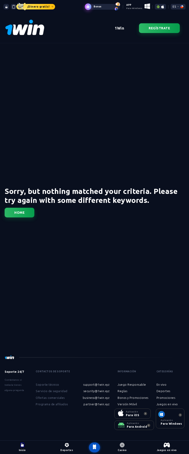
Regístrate (159, 28)
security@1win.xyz (96, 391)
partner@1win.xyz (96, 404)
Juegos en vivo (167, 404)
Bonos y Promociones (133, 397)
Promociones (166, 397)
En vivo (162, 384)
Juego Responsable (132, 384)
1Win (119, 28)
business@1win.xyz (96, 397)
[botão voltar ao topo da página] (94, 447)
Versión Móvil (127, 404)
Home (19, 212)
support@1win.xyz (96, 384)
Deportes (163, 391)
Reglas (122, 391)
